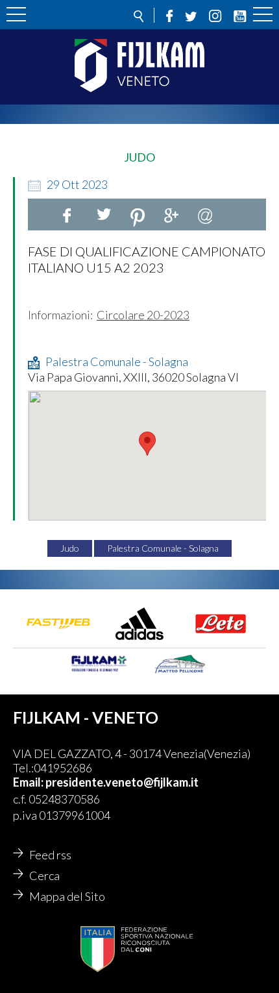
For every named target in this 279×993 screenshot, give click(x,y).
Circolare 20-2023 (143, 315)
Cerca (44, 875)
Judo (69, 548)
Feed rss (50, 855)
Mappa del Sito (67, 896)
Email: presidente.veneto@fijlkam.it (106, 782)
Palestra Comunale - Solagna (163, 548)
